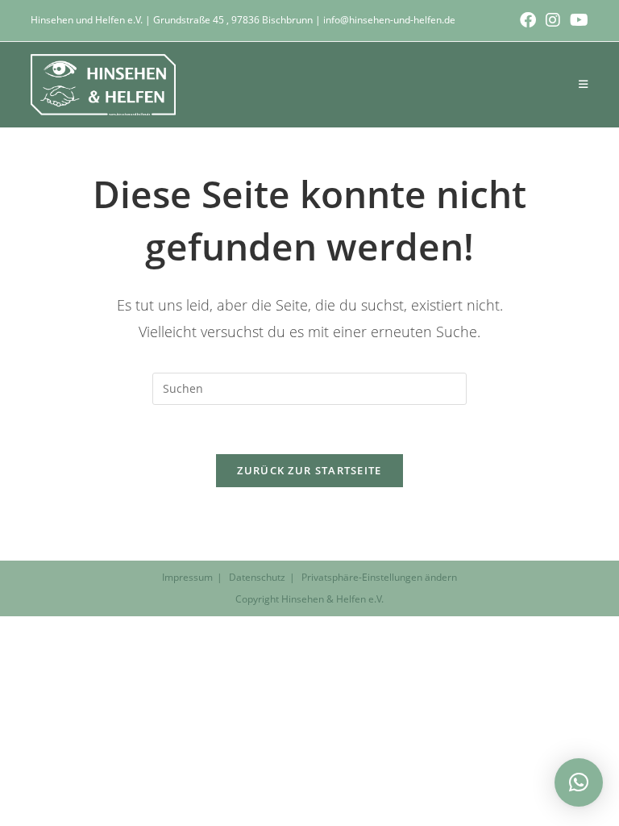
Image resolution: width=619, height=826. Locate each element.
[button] (579, 782)
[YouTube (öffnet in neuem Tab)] (576, 20)
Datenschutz (257, 577)
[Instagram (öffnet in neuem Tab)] (553, 20)
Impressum (187, 577)
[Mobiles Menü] (583, 84)
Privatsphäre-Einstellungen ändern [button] (379, 577)
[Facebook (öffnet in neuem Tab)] (528, 20)
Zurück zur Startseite (309, 470)
